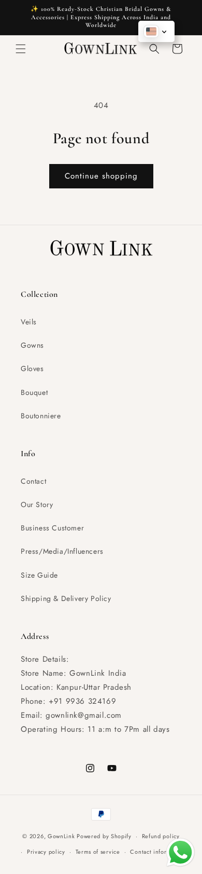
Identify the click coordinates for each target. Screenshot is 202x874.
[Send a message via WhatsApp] (180, 852)
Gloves (32, 368)
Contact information (157, 852)
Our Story (37, 504)
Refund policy (161, 836)
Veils (29, 322)
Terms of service (98, 852)
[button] (20, 48)
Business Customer (52, 528)
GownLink (61, 836)
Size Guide (39, 575)
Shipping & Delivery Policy (66, 598)
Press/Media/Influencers (62, 551)
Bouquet (34, 392)
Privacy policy (46, 852)
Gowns (32, 345)
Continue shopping (101, 176)
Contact (33, 481)
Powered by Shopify (104, 836)
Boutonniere (41, 416)
